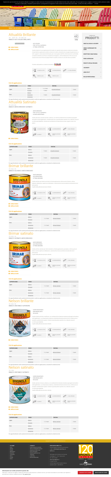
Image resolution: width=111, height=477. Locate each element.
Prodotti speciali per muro (90, 63)
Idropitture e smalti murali (90, 54)
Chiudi (96, 3)
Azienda (11, 448)
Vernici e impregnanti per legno (89, 48)
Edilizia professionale (89, 76)
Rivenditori (12, 453)
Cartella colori (14, 49)
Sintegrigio (30, 97)
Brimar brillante (56, 218)
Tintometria (12, 454)
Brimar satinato (56, 286)
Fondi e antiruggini (88, 58)
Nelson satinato (56, 421)
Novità (11, 458)
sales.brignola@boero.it (54, 459)
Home (11, 447)
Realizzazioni (12, 451)
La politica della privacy (85, 3)
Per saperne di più (27, 474)
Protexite (29, 90)
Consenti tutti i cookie (85, 472)
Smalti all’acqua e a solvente (90, 43)
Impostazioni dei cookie (101, 472)
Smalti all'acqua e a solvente (19, 28)
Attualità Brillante (56, 89)
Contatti (11, 457)
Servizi (11, 455)
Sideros (29, 88)
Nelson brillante (56, 352)
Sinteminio (30, 95)
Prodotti (11, 450)
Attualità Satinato (54, 151)
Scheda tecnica (14, 47)
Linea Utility (86, 72)
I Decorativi (86, 67)
